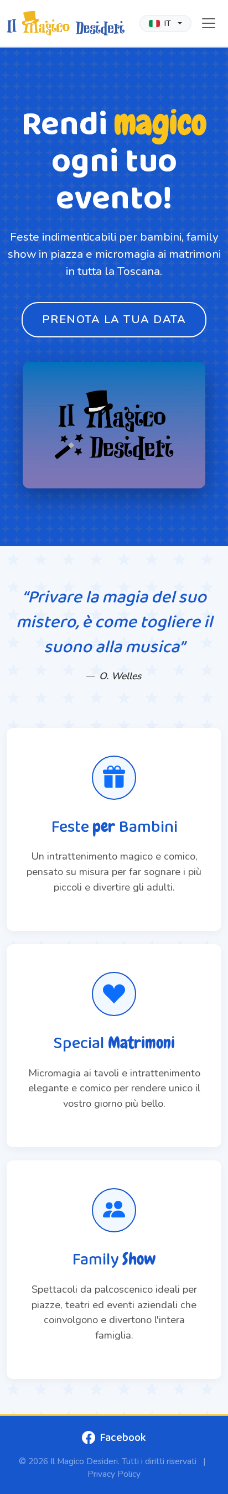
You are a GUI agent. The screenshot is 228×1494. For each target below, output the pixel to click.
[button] (165, 23)
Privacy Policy (114, 1474)
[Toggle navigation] (208, 23)
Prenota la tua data (114, 319)
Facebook (123, 1437)
